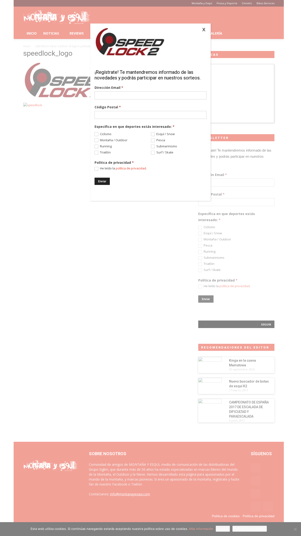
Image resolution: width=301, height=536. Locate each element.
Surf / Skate (164, 152)
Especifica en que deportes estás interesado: (134, 126)
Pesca (160, 140)
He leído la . (123, 168)
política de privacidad (131, 168)
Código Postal (108, 107)
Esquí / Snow (165, 134)
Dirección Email (109, 87)
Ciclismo (105, 134)
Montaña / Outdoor (113, 140)
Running (105, 146)
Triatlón (105, 152)
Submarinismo (166, 146)
